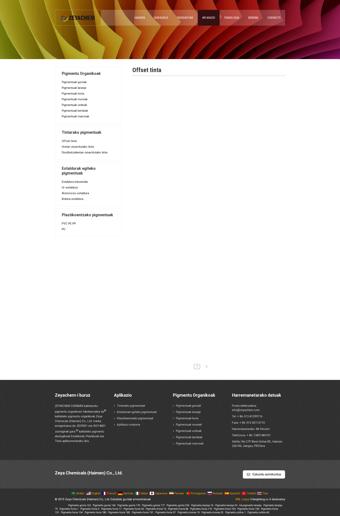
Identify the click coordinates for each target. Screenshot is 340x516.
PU (63, 229)
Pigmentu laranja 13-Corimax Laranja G (177, 331)
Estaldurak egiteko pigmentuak (137, 412)
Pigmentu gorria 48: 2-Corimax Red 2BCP (179, 95)
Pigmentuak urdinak (74, 105)
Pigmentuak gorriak (74, 82)
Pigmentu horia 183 (119, 512)
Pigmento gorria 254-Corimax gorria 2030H (180, 320)
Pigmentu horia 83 (178, 508)
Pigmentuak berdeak (75, 110)
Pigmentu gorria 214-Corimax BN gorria (177, 286)
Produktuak (185, 17)
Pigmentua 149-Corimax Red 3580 (173, 185)
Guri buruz (161, 17)
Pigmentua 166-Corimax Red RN (172, 196)
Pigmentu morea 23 (212, 512)
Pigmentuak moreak (75, 99)
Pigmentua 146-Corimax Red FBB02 (175, 174)
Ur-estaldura (70, 187)
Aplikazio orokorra (128, 424)
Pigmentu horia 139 (225, 508)
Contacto (274, 17)
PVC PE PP (69, 223)
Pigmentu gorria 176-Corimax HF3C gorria (179, 219)
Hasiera (140, 17)
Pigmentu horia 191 (142, 512)
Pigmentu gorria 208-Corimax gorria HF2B (179, 275)
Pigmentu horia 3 (89, 508)
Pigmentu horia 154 (72, 512)
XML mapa (242, 499)
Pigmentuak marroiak (75, 116)
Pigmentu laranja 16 (202, 505)
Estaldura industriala (75, 182)
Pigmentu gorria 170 (128, 505)
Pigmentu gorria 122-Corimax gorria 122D (179, 151)
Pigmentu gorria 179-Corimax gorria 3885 (179, 230)
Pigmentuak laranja (74, 88)
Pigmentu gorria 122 (79, 505)
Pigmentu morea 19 (189, 512)
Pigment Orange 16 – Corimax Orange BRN (180, 342)
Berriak (253, 17)
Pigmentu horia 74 (156, 508)
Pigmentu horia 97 (165, 512)
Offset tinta (69, 141)
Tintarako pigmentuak (131, 405)
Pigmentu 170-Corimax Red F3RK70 (175, 208)
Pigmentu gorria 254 (178, 505)
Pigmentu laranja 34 (226, 505)
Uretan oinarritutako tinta (78, 146)
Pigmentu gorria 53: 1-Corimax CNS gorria (179, 129)
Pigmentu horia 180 (95, 512)
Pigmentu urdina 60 (258, 512)
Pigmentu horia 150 (248, 508)
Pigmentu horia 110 (201, 508)
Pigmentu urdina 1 (235, 512)
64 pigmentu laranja (250, 505)
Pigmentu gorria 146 (104, 505)
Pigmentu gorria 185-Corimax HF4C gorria (179, 241)
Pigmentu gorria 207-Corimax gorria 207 (178, 264)
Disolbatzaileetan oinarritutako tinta (84, 152)
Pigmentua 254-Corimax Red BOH (173, 309)
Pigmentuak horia (73, 93)
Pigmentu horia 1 (69, 508)
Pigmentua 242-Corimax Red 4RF (173, 297)
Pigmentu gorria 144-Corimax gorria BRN (178, 163)
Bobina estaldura (72, 199)
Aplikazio (208, 17)
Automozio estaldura (75, 193)
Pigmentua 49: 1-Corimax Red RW (173, 118)
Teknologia (231, 17)
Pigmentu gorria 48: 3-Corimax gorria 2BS (179, 107)
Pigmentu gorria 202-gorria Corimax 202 (178, 253)
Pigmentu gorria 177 (153, 505)
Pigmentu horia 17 (111, 508)
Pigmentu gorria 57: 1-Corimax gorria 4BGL (180, 140)
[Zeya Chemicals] (78, 15)
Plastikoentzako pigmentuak (135, 418)
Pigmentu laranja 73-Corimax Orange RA (178, 84)
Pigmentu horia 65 (134, 508)
